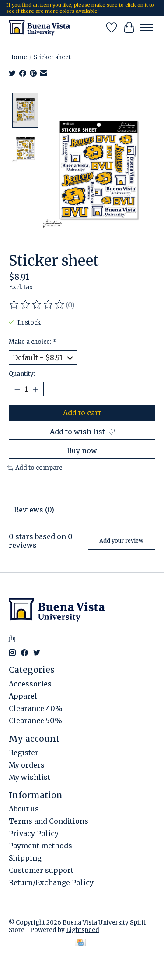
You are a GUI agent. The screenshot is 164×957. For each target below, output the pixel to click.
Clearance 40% (36, 708)
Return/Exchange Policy (51, 882)
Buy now (82, 450)
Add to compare (39, 467)
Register (23, 752)
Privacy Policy (34, 833)
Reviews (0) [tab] (34, 509)
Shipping (25, 857)
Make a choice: (32, 342)
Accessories (30, 683)
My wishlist (29, 777)
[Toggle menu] (146, 27)
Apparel (23, 696)
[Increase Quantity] (35, 389)
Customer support (41, 870)
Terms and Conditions (48, 821)
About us (24, 808)
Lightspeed (82, 930)
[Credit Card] (80, 943)
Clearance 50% (35, 720)
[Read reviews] (37, 305)
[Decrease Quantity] (17, 389)
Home (18, 57)
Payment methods (40, 845)
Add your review (121, 540)
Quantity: (22, 374)
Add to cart (82, 412)
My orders (27, 765)
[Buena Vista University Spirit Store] (39, 27)
